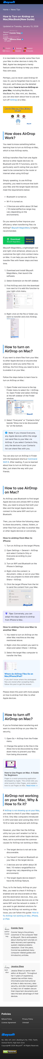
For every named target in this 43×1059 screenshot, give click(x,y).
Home (5, 9)
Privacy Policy (27, 1019)
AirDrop (13, 100)
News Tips (15, 9)
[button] (18, 240)
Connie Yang (15, 33)
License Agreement (9, 1023)
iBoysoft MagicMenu (20, 228)
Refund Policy (7, 1019)
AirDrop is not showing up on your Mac (22, 810)
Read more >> (32, 786)
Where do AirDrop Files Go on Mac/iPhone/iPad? (18, 675)
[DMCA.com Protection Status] (9, 1050)
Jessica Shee (15, 39)
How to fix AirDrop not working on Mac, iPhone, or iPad (20, 916)
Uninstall (25, 1023)
